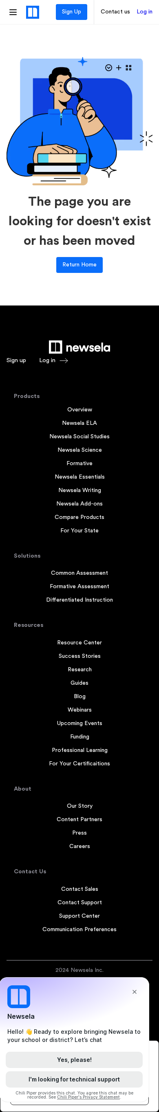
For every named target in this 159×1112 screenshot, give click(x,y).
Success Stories (80, 656)
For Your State (79, 531)
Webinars (80, 710)
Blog (80, 696)
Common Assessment (79, 573)
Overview (79, 410)
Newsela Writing (79, 490)
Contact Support (79, 902)
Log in (144, 12)
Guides (79, 683)
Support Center (79, 916)
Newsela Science (79, 450)
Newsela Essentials (80, 477)
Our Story (80, 806)
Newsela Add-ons (79, 504)
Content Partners (79, 819)
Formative (79, 463)
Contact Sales (79, 889)
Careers (79, 846)
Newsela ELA (79, 423)
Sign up (16, 360)
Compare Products (79, 517)
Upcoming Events (79, 723)
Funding (79, 737)
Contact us (115, 12)
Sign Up (71, 12)
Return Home (79, 265)
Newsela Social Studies (79, 437)
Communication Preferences (79, 929)
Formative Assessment (79, 586)
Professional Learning (80, 750)
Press (79, 833)
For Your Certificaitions (79, 764)
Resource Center (79, 643)
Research (80, 669)
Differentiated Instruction (79, 600)
